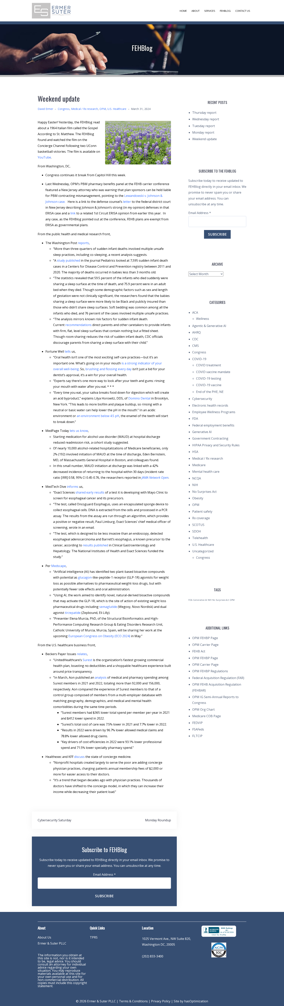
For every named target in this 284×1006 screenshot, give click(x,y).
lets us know (79, 431)
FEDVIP (197, 723)
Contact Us (242, 11)
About (195, 11)
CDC (195, 339)
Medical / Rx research (84, 109)
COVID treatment (208, 365)
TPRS (94, 937)
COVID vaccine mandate (213, 372)
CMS (195, 346)
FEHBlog (225, 11)
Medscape (58, 566)
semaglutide (108, 607)
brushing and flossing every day (108, 369)
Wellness (202, 319)
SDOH (196, 531)
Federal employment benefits (213, 425)
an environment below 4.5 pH (97, 416)
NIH (195, 485)
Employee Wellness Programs (213, 412)
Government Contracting (210, 438)
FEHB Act (198, 651)
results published (95, 545)
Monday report (203, 132)
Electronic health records (210, 405)
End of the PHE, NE (210, 392)
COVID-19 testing (208, 378)
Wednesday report (205, 119)
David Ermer (45, 109)
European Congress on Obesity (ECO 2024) (99, 636)
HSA (195, 452)
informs (72, 486)
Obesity (197, 498)
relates (82, 654)
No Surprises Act (204, 492)
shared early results (90, 492)
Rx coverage (201, 518)
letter (127, 202)
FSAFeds (198, 729)
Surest (87, 660)
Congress (64, 109)
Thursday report (204, 112)
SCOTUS (198, 525)
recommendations (78, 325)
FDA (195, 418)
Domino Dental (139, 398)
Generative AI (202, 432)
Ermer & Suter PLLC (52, 943)
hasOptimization (196, 1001)
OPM (102, 109)
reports (83, 243)
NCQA (196, 478)
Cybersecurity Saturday (54, 820)
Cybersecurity (202, 399)
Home (183, 11)
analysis (101, 677)
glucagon (85, 577)
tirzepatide (73, 613)
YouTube (44, 157)
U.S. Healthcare (116, 109)
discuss (79, 757)
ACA (195, 312)
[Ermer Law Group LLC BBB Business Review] (219, 931)
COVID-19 (199, 359)
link (73, 213)
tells (68, 351)
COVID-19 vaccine (208, 385)
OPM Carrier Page (205, 645)
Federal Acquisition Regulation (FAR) (218, 678)
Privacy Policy (160, 1001)
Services (209, 11)
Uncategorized (202, 551)
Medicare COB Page (206, 716)
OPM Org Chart (203, 709)
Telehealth (200, 538)
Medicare (199, 465)
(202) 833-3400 (152, 956)
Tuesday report (203, 126)
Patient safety (202, 511)
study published (68, 260)
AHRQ (196, 332)
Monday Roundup (158, 820)
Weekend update (204, 139)
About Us (44, 937)
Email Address (104, 874)
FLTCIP (197, 736)
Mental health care (205, 471)
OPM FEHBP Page (205, 638)
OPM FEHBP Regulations (210, 671)
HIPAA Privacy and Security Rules (216, 445)
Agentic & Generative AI (209, 326)
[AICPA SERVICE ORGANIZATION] (218, 950)
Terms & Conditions (133, 1001)
